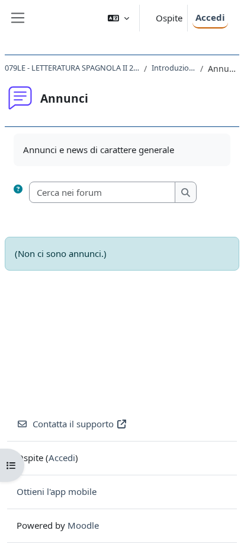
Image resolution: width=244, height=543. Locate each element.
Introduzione (173, 67)
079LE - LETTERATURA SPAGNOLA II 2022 (72, 67)
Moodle (83, 525)
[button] (118, 18)
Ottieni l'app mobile (57, 491)
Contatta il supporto (73, 424)
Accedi (210, 17)
